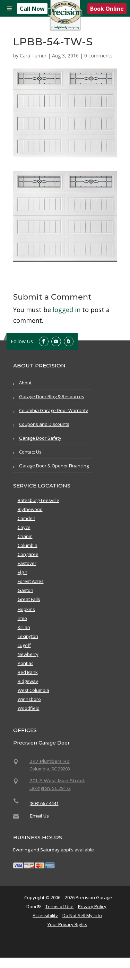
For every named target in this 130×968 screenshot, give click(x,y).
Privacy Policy (92, 906)
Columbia (27, 545)
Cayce (24, 527)
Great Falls (29, 599)
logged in (66, 309)
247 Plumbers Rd (49, 761)
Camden (26, 518)
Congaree (28, 554)
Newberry (28, 654)
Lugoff (24, 645)
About (25, 383)
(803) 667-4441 (44, 803)
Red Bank (28, 672)
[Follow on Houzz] (68, 341)
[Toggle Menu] (9, 8)
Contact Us (30, 452)
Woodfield (29, 708)
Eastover (27, 563)
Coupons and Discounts (44, 424)
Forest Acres (31, 581)
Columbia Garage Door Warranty (53, 410)
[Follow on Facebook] (44, 341)
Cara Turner (33, 55)
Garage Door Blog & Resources (51, 396)
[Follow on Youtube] (56, 341)
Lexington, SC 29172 (50, 788)
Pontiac (25, 663)
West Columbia (33, 690)
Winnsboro (29, 699)
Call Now (32, 8)
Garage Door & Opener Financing (54, 466)
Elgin (22, 572)
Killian (24, 627)
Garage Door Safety (40, 438)
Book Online (107, 8)
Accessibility (45, 915)
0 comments (98, 55)
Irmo (22, 618)
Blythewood (30, 509)
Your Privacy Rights (67, 924)
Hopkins (26, 609)
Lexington (28, 636)
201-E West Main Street (57, 780)
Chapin (25, 536)
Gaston (25, 590)
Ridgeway (28, 681)
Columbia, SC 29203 (49, 769)
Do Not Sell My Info (82, 915)
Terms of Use (59, 906)
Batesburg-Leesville (38, 500)
